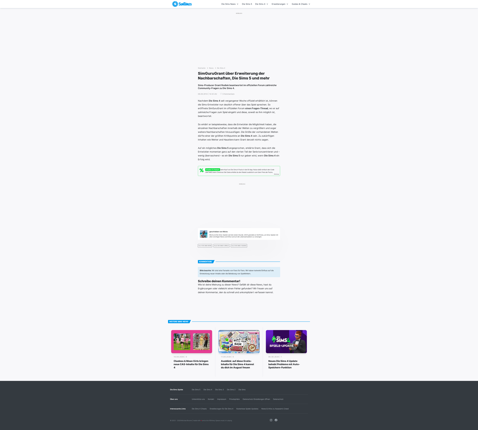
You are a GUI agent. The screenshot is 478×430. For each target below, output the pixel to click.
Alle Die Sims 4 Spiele (221, 246)
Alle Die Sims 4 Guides (239, 246)
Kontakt (211, 399)
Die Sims (242, 389)
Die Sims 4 (260, 4)
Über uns (174, 399)
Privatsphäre (234, 399)
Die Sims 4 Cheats (199, 409)
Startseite (202, 68)
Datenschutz (278, 399)
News (211, 68)
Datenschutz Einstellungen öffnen (256, 399)
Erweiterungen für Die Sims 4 (221, 409)
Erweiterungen (278, 4)
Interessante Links (178, 409)
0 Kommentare (228, 94)
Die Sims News (228, 4)
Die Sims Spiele (176, 389)
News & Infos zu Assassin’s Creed (275, 409)
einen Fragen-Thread (256, 108)
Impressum (221, 399)
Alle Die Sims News (205, 246)
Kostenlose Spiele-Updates (247, 409)
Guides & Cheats (299, 4)
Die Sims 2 (231, 389)
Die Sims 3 (219, 389)
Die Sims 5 (247, 4)
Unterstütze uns (198, 399)
